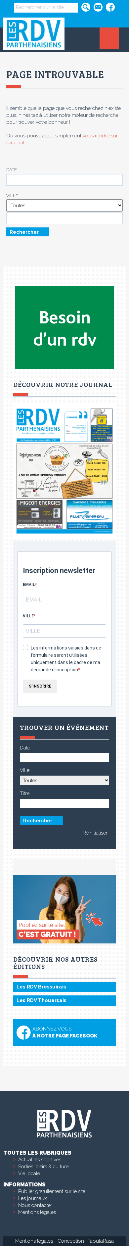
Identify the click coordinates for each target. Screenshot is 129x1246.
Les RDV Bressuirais (41, 987)
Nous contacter (35, 1205)
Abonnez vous (64, 1032)
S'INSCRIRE (40, 686)
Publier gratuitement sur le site (51, 1191)
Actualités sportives (39, 1160)
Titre (24, 793)
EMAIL (29, 584)
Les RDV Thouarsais (41, 1000)
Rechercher (24, 232)
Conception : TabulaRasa (86, 1241)
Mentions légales (37, 1212)
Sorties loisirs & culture (43, 1167)
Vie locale (29, 1173)
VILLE (28, 616)
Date (11, 169)
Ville (12, 195)
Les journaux (32, 1198)
